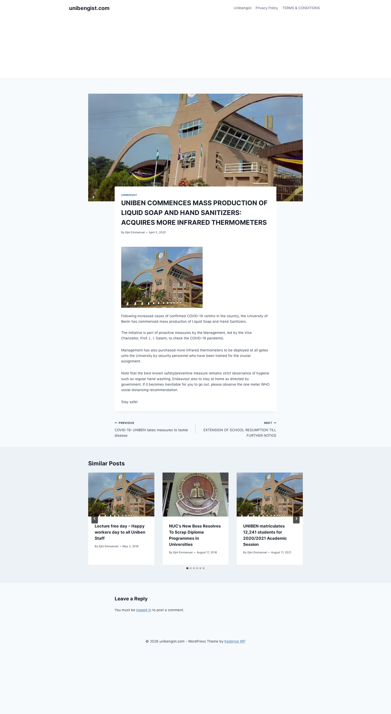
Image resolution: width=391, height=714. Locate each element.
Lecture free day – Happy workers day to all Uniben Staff (120, 532)
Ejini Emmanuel (135, 232)
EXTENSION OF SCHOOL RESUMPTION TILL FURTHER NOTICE (239, 429)
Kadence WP (234, 641)
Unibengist (243, 8)
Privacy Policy (267, 8)
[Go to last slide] (94, 518)
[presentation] (121, 495)
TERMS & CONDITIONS (301, 8)
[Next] (296, 518)
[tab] (187, 568)
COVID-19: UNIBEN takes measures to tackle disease (151, 429)
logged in (143, 610)
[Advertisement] (195, 46)
